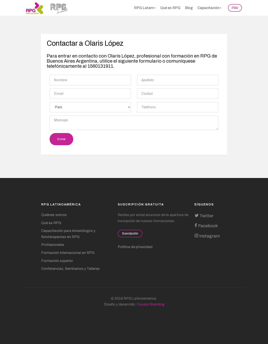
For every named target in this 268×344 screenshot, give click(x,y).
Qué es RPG (170, 8)
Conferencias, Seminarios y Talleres (70, 269)
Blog (189, 8)
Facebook (207, 226)
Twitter (206, 216)
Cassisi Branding (150, 304)
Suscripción (130, 233)
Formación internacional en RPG (67, 253)
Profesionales (52, 245)
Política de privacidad (135, 247)
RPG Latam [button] (144, 8)
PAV (235, 8)
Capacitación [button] (208, 8)
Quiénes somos (54, 215)
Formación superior (57, 261)
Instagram (209, 236)
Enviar (61, 139)
